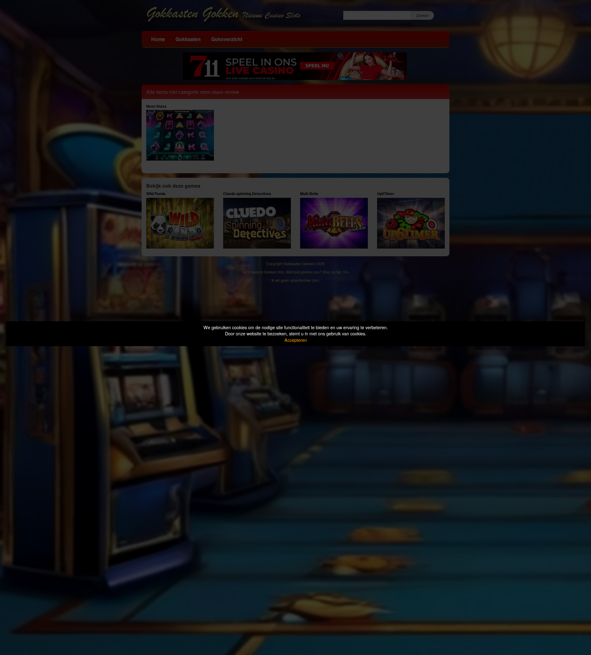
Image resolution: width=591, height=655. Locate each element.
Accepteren (295, 340)
